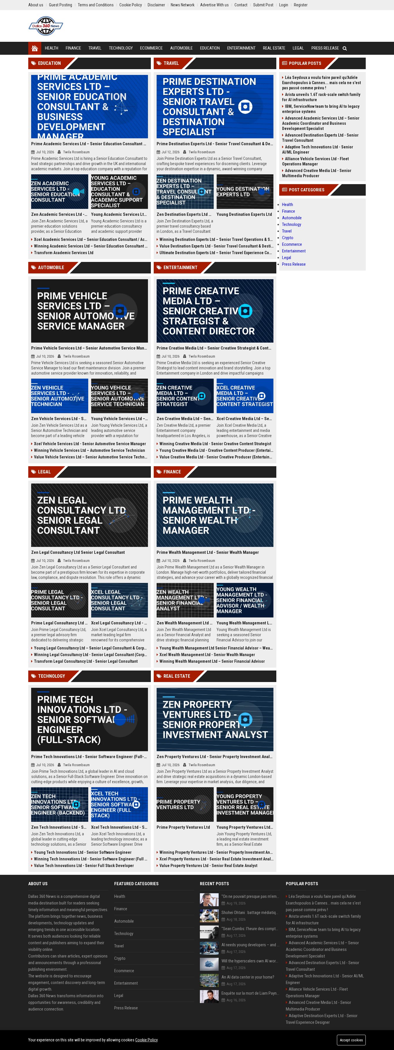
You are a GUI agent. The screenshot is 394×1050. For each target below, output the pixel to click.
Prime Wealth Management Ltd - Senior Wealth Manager (208, 552)
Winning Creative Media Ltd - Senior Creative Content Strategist (215, 443)
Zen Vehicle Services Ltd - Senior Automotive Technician (59, 418)
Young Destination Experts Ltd (244, 214)
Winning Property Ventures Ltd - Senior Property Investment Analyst (216, 852)
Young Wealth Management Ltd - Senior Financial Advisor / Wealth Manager (245, 623)
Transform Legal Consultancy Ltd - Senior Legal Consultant (86, 661)
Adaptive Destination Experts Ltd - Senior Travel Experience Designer (321, 1019)
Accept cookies (351, 1040)
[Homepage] (34, 48)
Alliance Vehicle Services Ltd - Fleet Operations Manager (315, 161)
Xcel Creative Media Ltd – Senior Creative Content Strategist (245, 418)
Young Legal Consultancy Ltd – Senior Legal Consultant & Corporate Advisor (91, 648)
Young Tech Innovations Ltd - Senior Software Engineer (83, 852)
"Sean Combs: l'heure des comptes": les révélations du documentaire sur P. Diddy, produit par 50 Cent (251, 928)
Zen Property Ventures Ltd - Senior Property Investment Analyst (215, 756)
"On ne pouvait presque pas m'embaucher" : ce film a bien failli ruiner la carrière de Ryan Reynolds (251, 896)
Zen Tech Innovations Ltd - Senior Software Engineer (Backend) (59, 827)
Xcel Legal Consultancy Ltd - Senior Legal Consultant (119, 623)
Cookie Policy (146, 1040)
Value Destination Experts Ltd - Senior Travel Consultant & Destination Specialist (216, 246)
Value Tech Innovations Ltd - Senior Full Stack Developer (84, 865)
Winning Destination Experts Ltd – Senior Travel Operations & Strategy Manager (216, 239)
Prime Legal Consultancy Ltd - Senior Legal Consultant (59, 623)
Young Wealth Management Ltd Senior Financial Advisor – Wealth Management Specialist (216, 648)
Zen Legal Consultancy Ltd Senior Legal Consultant (78, 552)
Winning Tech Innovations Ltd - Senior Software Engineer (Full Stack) (91, 859)
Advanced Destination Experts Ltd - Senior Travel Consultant (320, 138)
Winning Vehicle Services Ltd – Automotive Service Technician (89, 450)
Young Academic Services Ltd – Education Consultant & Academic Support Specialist (119, 214)
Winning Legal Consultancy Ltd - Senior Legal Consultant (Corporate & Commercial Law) (91, 654)
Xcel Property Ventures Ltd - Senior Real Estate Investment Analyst (216, 859)
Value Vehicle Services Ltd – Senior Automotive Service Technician (91, 457)
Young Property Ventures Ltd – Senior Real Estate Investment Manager (245, 827)
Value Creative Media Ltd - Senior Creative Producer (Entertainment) (216, 457)
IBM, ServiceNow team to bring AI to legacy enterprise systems (320, 109)
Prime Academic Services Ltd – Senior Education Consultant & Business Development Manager (89, 143)
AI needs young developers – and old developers (251, 944)
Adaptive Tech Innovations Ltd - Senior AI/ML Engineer (317, 149)
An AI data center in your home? (248, 977)
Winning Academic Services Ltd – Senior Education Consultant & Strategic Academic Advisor (91, 246)
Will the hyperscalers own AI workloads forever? (251, 961)
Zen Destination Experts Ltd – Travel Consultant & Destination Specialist (185, 214)
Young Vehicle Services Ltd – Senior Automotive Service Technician (119, 418)
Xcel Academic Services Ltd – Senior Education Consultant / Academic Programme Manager (91, 239)
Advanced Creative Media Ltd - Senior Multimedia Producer (316, 173)
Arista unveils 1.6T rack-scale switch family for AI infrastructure (321, 97)
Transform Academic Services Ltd (63, 252)
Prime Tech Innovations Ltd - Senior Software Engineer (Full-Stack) (89, 756)
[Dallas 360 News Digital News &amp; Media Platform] (45, 26)
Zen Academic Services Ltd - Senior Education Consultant (59, 214)
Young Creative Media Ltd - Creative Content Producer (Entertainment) (216, 450)
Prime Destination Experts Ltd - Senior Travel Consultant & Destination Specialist (215, 143)
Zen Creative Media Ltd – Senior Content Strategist (185, 418)
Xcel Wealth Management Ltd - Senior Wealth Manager (207, 654)
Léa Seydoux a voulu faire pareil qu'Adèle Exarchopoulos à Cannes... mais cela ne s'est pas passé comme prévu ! (321, 82)
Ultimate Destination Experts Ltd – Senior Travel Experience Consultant (216, 252)
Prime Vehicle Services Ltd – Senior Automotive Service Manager (89, 348)
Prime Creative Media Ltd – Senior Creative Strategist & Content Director (215, 348)
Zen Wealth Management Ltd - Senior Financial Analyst (185, 623)
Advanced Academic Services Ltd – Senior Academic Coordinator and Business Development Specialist (320, 123)
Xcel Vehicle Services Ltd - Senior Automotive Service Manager (90, 443)
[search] (345, 48)
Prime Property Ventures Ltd (183, 827)
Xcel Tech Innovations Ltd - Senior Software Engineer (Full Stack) (119, 827)
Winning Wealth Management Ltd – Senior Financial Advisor (212, 661)
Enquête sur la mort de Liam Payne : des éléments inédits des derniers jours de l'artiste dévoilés (251, 993)
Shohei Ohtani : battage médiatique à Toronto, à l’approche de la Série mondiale (251, 912)
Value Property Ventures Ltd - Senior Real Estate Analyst (208, 865)
